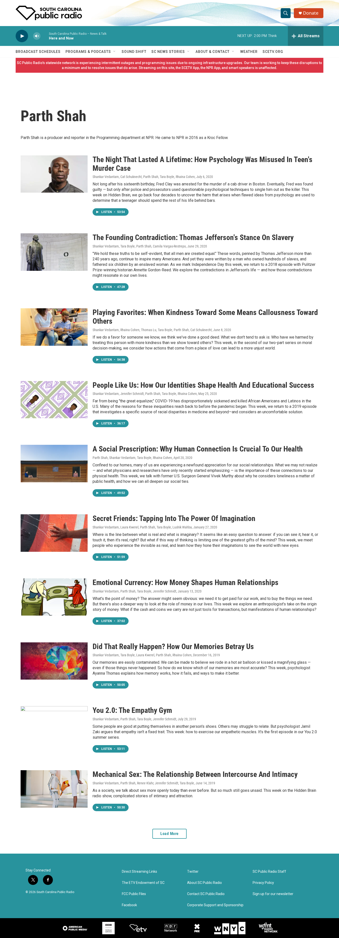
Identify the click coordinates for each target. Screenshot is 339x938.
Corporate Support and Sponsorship (215, 905)
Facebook (129, 905)
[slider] (44, 35)
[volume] (37, 36)
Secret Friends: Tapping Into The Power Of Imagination (174, 518)
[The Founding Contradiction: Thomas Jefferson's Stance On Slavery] (54, 252)
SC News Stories (168, 52)
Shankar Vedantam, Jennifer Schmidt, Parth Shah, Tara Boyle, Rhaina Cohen (145, 394)
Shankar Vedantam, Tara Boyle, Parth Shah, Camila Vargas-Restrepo (139, 246)
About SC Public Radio (204, 883)
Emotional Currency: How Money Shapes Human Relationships (185, 582)
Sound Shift (134, 52)
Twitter (193, 871)
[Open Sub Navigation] (115, 52)
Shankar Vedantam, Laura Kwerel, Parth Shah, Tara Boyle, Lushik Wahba (142, 527)
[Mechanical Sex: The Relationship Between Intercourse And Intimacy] (54, 788)
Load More (169, 833)
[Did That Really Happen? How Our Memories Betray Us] (54, 661)
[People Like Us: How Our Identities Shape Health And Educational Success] (54, 399)
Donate (310, 13)
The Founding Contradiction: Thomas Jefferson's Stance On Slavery (193, 237)
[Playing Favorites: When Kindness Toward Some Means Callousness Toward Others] (54, 327)
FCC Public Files (134, 894)
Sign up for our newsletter (273, 894)
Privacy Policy (263, 883)
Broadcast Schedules (38, 52)
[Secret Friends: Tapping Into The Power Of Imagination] (54, 533)
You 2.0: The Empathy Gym (132, 710)
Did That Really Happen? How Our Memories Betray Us (173, 646)
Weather (249, 52)
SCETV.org (273, 52)
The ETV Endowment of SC (143, 883)
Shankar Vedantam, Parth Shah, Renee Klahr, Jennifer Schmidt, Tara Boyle (143, 783)
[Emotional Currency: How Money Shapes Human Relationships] (54, 597)
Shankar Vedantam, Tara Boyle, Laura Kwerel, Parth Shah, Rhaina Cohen (142, 655)
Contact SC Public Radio (206, 894)
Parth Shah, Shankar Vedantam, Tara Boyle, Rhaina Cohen (132, 458)
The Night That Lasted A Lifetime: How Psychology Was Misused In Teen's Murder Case (202, 164)
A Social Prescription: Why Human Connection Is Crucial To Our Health (198, 449)
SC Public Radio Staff (269, 871)
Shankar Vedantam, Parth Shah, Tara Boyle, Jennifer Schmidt (134, 591)
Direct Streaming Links (139, 871)
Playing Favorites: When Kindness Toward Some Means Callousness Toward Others (205, 316)
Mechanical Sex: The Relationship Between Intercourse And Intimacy (195, 774)
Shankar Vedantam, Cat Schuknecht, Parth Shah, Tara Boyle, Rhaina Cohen (144, 177)
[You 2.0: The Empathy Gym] (54, 724)
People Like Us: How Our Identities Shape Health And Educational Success (203, 385)
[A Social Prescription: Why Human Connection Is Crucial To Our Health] (54, 463)
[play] (22, 36)
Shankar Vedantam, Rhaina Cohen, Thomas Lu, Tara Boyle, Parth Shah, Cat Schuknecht (152, 330)
